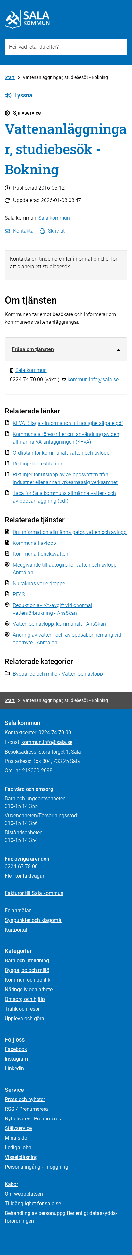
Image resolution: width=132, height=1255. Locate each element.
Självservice (18, 1128)
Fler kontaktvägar (24, 876)
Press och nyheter (25, 1099)
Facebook (16, 1049)
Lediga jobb (18, 1148)
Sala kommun (54, 218)
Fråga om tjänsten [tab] (33, 349)
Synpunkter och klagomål (33, 920)
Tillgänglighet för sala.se (33, 1203)
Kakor (11, 1184)
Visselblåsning (21, 1157)
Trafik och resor (22, 1009)
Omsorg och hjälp (25, 999)
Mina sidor (17, 1138)
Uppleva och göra (24, 1018)
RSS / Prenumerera (26, 1109)
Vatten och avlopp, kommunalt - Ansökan (59, 624)
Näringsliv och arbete (29, 989)
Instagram (16, 1059)
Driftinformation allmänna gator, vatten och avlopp (70, 532)
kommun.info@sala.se (93, 379)
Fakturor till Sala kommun (34, 893)
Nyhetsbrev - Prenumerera (34, 1119)
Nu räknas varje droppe (39, 583)
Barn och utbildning (27, 961)
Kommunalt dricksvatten (40, 554)
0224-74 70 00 (54, 732)
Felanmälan (18, 910)
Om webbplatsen (24, 1194)
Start (10, 77)
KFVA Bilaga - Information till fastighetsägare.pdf (68, 423)
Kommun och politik (27, 980)
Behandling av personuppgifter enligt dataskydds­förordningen (61, 1217)
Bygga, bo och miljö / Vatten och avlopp (58, 674)
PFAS (19, 594)
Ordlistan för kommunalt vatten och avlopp (61, 453)
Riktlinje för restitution (37, 464)
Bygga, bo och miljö (27, 970)
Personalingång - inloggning (36, 1167)
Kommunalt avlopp (34, 543)
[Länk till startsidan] (27, 19)
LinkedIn (14, 1068)
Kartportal (16, 930)
